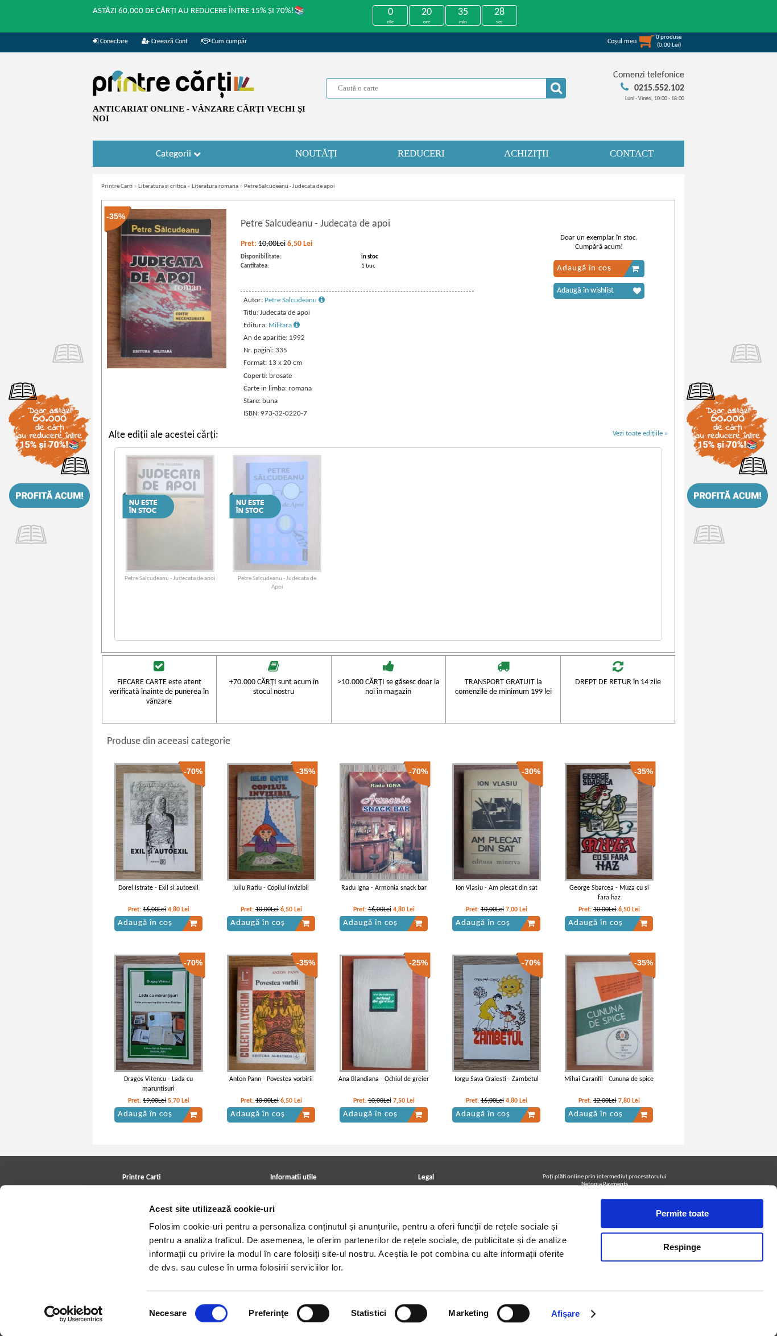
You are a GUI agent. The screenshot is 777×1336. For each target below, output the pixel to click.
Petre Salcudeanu (291, 300)
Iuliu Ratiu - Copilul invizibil (271, 888)
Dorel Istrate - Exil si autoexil (158, 888)
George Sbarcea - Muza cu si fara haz (609, 893)
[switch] (313, 1313)
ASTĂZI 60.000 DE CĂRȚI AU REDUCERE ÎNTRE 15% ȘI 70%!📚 (199, 11)
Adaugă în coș (584, 268)
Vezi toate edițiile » (640, 433)
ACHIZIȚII (526, 153)
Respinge (682, 1247)
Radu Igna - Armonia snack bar (384, 888)
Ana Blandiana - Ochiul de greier (383, 1079)
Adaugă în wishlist (585, 290)
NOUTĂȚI (316, 153)
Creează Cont (169, 41)
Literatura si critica (162, 186)
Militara (281, 325)
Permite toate (682, 1213)
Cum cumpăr (228, 41)
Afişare (565, 1313)
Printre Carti (117, 186)
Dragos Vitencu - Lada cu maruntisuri (158, 1084)
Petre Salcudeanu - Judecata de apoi (289, 186)
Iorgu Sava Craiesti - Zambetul (496, 1079)
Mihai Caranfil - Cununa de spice (609, 1079)
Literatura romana (215, 186)
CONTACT (632, 153)
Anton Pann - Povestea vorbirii (271, 1079)
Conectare (113, 41)
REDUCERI (421, 153)
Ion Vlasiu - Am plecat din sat (497, 888)
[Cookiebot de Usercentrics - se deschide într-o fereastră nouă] (73, 1313)
